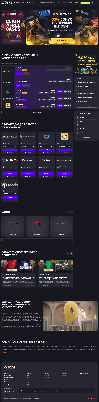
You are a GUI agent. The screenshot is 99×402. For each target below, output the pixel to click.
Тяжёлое (29, 382)
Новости (6, 379)
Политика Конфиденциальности (12, 398)
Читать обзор (26, 73)
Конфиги (47, 375)
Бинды (64, 3)
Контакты (36, 398)
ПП (27, 379)
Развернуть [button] (4, 352)
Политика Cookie (27, 398)
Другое (28, 384)
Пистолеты (29, 377)
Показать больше (37, 112)
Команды (7, 384)
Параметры (47, 379)
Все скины (37, 240)
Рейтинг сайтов (20, 3)
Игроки (70, 3)
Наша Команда (84, 373)
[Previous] (68, 253)
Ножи (28, 375)
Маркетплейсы (44, 3)
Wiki (5, 381)
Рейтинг (6, 373)
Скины (52, 3)
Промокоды (31, 3)
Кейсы (59, 3)
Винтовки (29, 380)
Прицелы (47, 377)
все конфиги (86, 137)
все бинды (86, 106)
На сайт (19, 73)
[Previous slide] (29, 41)
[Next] (71, 211)
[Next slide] (32, 41)
